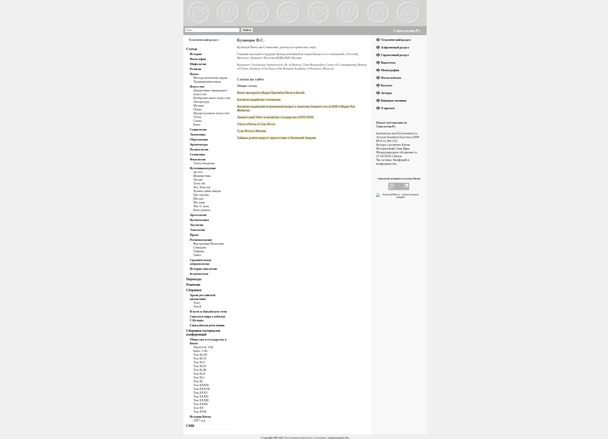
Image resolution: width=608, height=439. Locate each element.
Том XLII (199, 373)
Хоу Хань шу (202, 187)
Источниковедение (203, 168)
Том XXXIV (201, 396)
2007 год (199, 420)
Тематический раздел (396, 40)
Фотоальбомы (391, 77)
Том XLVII (200, 354)
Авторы (386, 93)
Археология (198, 215)
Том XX (198, 408)
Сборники (193, 290)
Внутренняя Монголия (208, 243)
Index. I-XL (200, 351)
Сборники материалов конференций (203, 332)
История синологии (203, 269)
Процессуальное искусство (211, 113)
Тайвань (198, 251)
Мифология (198, 64)
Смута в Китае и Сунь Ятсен (256, 124)
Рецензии (193, 284)
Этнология (197, 230)
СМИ (190, 426)
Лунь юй (199, 183)
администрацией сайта (338, 438)
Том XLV (199, 362)
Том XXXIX (201, 385)
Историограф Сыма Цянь (393, 148)
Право (194, 235)
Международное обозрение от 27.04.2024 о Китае (396, 154)
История (196, 54)
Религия (195, 69)
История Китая (200, 416)
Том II (197, 306)
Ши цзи (198, 198)
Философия (198, 59)
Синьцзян (199, 247)
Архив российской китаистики (202, 297)
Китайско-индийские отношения (258, 99)
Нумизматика (199, 220)
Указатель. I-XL (203, 347)
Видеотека (388, 62)
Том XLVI (199, 358)
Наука (194, 74)
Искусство (197, 86)
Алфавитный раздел (395, 47)
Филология (197, 159)
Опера (197, 109)
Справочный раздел (395, 55)
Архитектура (199, 144)
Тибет (197, 255)
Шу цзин (199, 202)
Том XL (198, 381)
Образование (199, 139)
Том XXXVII (201, 389)
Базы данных (202, 210)
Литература (201, 101)
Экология (196, 225)
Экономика (198, 134)
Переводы (193, 279)
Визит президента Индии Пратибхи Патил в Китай (270, 92)
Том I (196, 302)
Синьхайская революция (207, 325)
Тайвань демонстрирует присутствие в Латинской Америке (276, 138)
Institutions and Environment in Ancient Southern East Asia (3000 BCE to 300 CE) (397, 137)
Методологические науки (210, 77)
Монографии (390, 70)
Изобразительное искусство (212, 98)
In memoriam (199, 274)
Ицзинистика (202, 175)
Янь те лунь (201, 206)
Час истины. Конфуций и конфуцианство (392, 161)
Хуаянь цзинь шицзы (207, 191)
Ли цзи (197, 179)
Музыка (198, 105)
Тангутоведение (204, 163)
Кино (196, 124)
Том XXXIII (201, 400)
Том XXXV (200, 392)
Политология (199, 149)
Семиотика (197, 154)
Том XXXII (200, 404)
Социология (198, 129)
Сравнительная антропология (200, 262)
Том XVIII (199, 411)
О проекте (388, 108)
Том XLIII (199, 370)
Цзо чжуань (201, 194)
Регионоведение (201, 240)
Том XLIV (199, 366)
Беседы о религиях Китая (393, 144)
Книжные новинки (393, 100)
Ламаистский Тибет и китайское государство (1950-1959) (275, 117)
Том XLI (198, 377)
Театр (197, 117)
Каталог (387, 85)
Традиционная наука (207, 81)
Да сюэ (198, 172)
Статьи (191, 49)
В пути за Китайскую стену (208, 311)
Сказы (197, 120)
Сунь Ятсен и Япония (251, 131)
